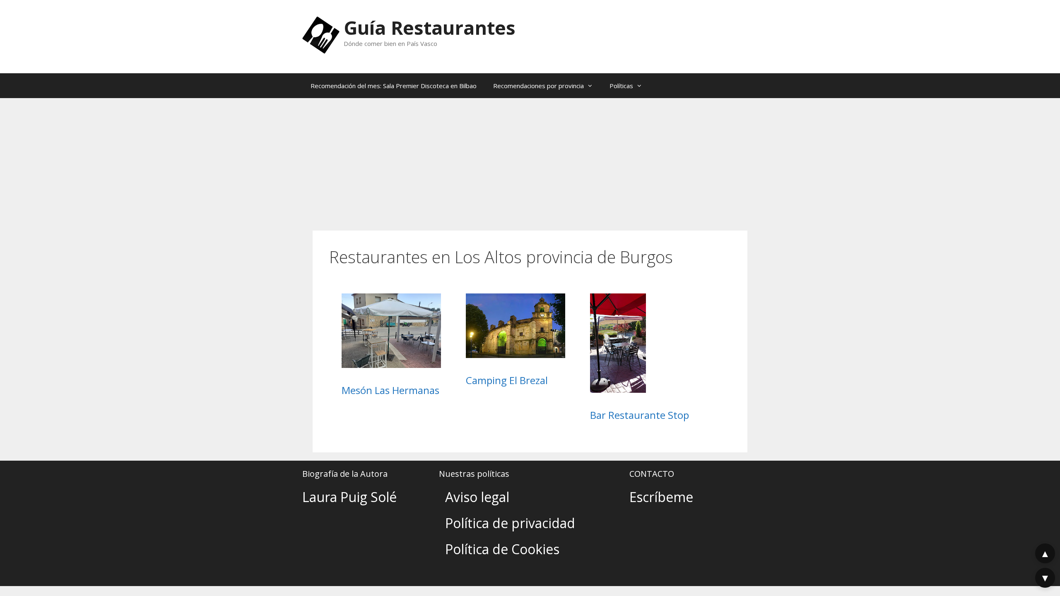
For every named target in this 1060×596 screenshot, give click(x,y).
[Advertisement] (530, 160)
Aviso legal (477, 497)
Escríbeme (661, 497)
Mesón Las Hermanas (390, 390)
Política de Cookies (502, 549)
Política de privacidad (510, 523)
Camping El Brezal (507, 380)
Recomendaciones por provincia (538, 86)
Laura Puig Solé (349, 497)
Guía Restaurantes (430, 27)
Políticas (621, 86)
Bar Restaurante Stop (639, 415)
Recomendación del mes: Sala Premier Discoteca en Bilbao (394, 86)
